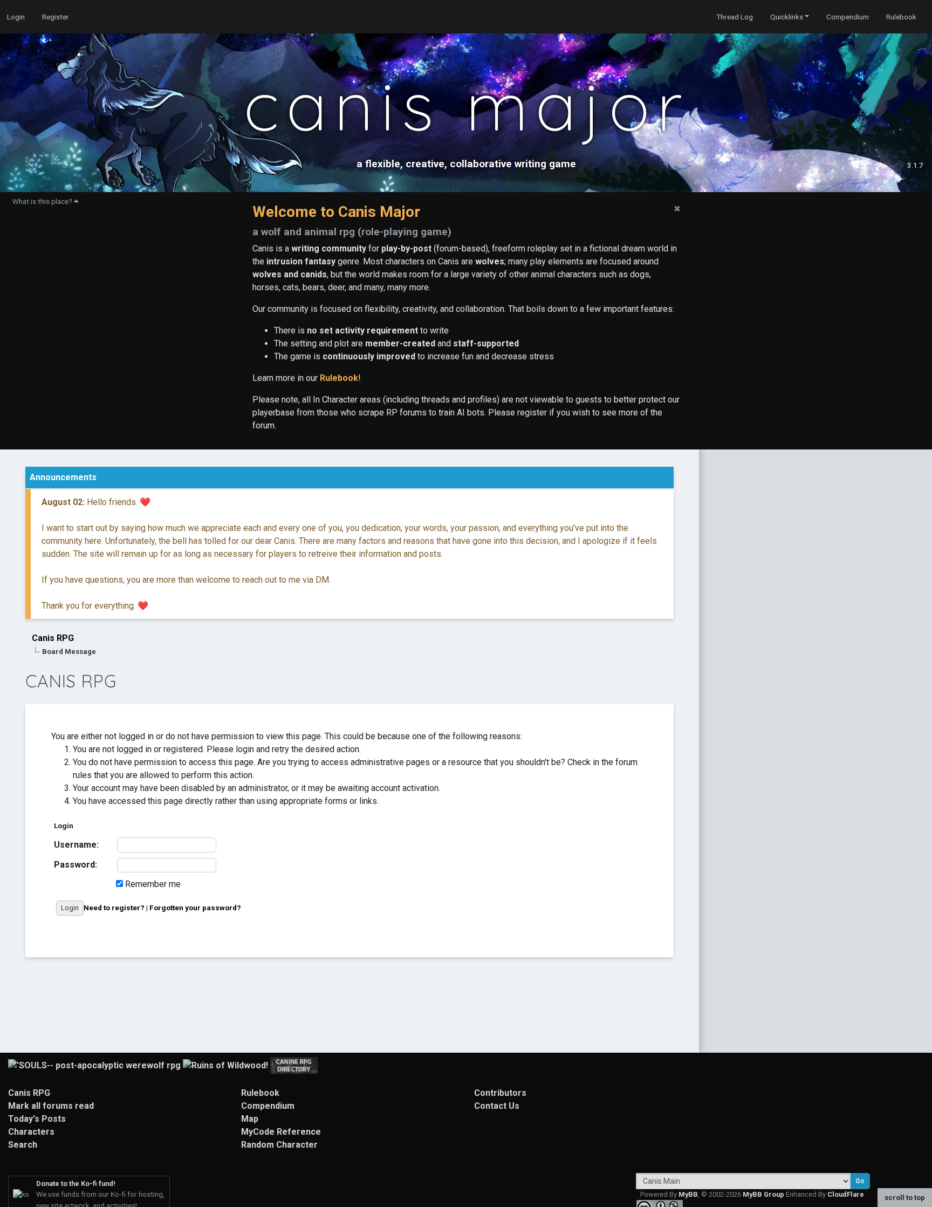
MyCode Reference (281, 1132)
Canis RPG (53, 638)
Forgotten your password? (195, 907)
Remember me (152, 884)
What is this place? (43, 201)
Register (55, 16)
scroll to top (905, 1198)
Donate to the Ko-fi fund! (75, 1183)
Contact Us (496, 1106)
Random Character (279, 1145)
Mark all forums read (51, 1106)
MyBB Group (763, 1194)
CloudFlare (845, 1194)
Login (16, 16)
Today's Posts (37, 1119)
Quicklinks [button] (786, 16)
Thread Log (734, 16)
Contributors (500, 1093)
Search (22, 1145)
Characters (31, 1132)
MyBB (688, 1194)
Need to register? (114, 907)
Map (249, 1119)
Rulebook (901, 16)
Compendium (847, 16)
